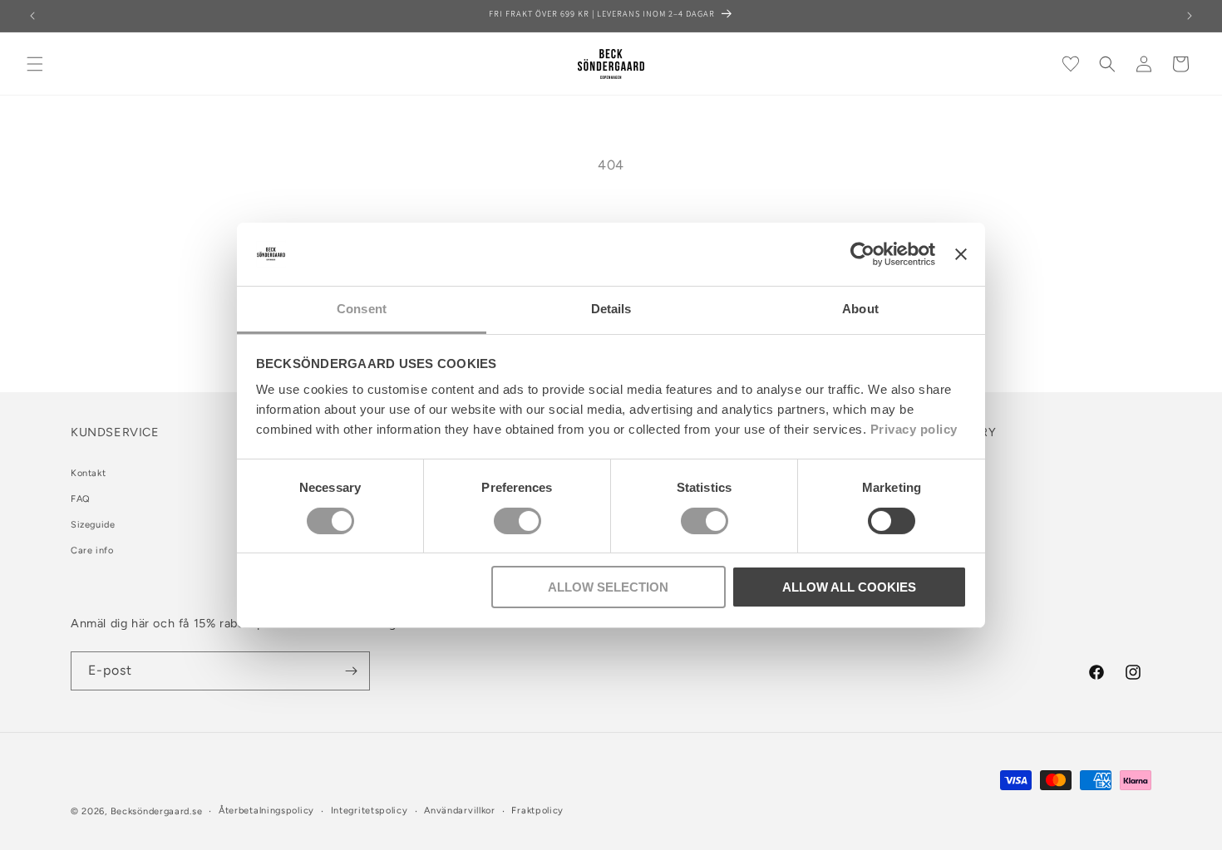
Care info (92, 550)
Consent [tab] (362, 309)
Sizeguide (93, 524)
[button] (35, 64)
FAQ (81, 499)
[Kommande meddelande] (1189, 16)
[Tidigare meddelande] (32, 16)
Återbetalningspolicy (266, 810)
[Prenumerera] (351, 670)
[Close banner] (961, 254)
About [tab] (860, 309)
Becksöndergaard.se (157, 811)
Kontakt (88, 473)
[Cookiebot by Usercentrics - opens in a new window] (862, 254)
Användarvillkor (459, 810)
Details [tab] (611, 309)
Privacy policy (914, 429)
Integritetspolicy (369, 810)
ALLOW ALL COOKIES (849, 587)
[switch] (517, 521)
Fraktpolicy (537, 810)
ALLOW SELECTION (608, 587)
